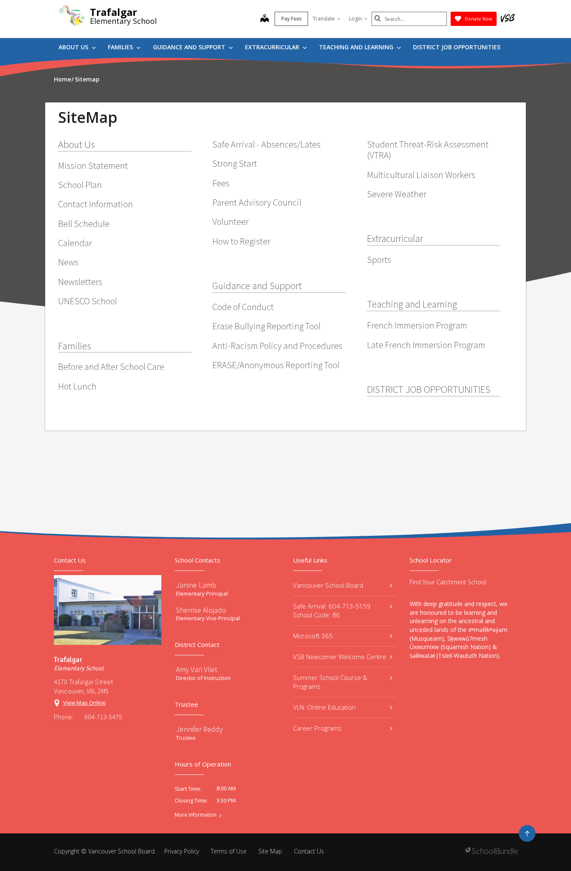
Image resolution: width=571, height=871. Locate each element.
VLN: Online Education (324, 707)
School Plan (80, 185)
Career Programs (317, 728)
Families (121, 47)
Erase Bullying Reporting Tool (266, 326)
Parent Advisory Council (256, 202)
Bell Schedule (84, 223)
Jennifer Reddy (199, 729)
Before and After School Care (111, 366)
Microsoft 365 (313, 636)
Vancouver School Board (328, 585)
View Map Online (84, 702)
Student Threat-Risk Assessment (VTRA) (428, 149)
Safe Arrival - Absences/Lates (266, 144)
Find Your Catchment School (448, 582)
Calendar (75, 243)
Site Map (270, 851)
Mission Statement (93, 165)
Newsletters (80, 282)
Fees (220, 183)
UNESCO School (87, 301)
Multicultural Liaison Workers (421, 175)
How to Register (241, 241)
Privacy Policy (181, 851)
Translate (324, 18)
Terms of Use (229, 851)
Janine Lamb (196, 585)
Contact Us (309, 851)
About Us (74, 47)
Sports (379, 259)
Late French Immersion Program (426, 345)
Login (355, 18)
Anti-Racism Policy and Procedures (277, 345)
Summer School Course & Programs (330, 681)
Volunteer (230, 221)
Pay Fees (291, 18)
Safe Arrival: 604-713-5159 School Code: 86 (331, 610)
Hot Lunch (77, 386)
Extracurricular (273, 47)
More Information (196, 815)
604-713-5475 (103, 717)
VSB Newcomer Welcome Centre (339, 656)
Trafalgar (113, 12)
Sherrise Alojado (201, 610)
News (68, 262)
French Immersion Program (417, 325)
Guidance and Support (190, 47)
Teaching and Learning (357, 47)
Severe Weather (396, 194)
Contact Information (95, 204)
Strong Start (234, 163)
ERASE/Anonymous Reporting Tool (275, 365)
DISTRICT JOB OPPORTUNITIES (456, 47)
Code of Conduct (243, 307)
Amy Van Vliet (196, 669)
